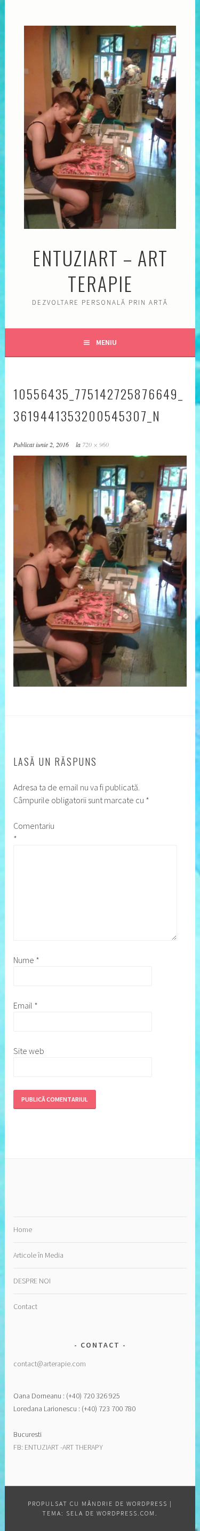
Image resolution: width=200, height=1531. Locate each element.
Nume (26, 960)
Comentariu (30, 832)
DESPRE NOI (32, 1281)
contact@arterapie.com (49, 1363)
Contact (25, 1306)
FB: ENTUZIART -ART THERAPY (58, 1447)
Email (25, 1005)
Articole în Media (38, 1255)
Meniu (106, 342)
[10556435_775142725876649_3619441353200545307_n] (99, 683)
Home (22, 1229)
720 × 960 (95, 444)
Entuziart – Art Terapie (100, 270)
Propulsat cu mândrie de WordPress (97, 1503)
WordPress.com (126, 1513)
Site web (28, 1050)
